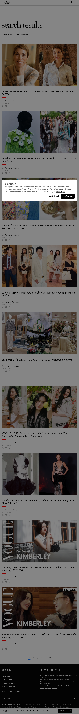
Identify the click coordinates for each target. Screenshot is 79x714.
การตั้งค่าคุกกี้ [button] (54, 196)
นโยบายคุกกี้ (60, 192)
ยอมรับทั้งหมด (68, 196)
